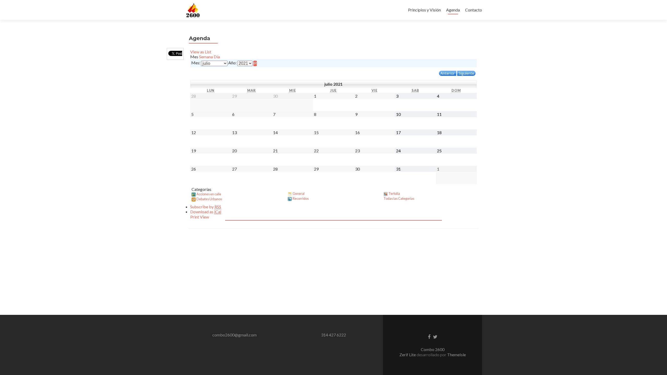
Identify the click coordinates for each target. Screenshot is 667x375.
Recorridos (301, 198)
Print (199, 216)
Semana (206, 56)
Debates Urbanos (209, 199)
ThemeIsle (456, 354)
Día (217, 56)
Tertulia (394, 193)
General (299, 193)
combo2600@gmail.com (234, 334)
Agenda (453, 9)
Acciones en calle (208, 194)
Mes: (195, 62)
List (200, 51)
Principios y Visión (424, 9)
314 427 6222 (333, 334)
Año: (232, 62)
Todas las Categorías (399, 198)
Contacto (473, 9)
